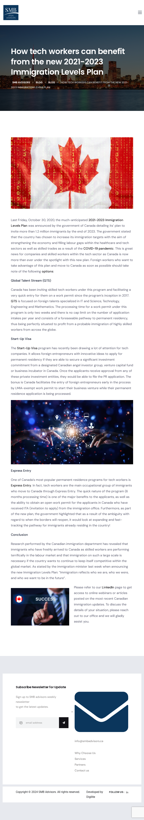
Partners (80, 764)
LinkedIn (108, 587)
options (47, 271)
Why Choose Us (85, 753)
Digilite (90, 797)
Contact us (82, 770)
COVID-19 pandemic (98, 248)
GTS (14, 301)
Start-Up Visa (27, 348)
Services (80, 759)
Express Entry (21, 485)
